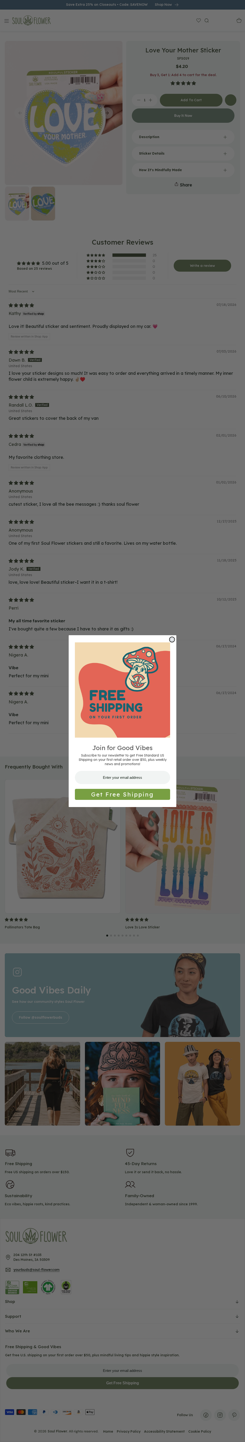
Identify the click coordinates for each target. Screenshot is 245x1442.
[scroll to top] (237, 1434)
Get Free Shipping (122, 794)
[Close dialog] (172, 639)
